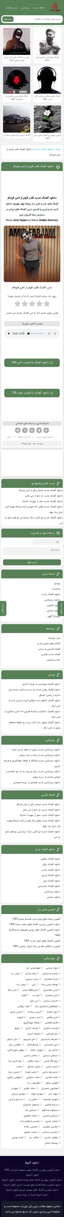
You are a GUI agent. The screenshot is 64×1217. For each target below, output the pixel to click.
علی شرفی (12, 1039)
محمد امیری (51, 1121)
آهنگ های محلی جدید (48, 643)
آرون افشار (52, 1012)
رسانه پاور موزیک (22, 204)
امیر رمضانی (51, 995)
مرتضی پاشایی (50, 1115)
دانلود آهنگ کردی (51, 875)
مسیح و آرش (15, 1099)
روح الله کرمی (51, 1061)
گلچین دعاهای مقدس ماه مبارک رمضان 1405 (36, 946)
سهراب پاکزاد (36, 1050)
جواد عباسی (52, 968)
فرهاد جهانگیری (31, 1022)
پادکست (56, 589)
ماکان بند (34, 1137)
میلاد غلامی (29, 1088)
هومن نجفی (51, 1083)
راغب (19, 1066)
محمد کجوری (30, 1115)
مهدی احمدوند (50, 1099)
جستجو (8, 19)
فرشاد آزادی (32, 1028)
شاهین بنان (15, 1044)
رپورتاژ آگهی (54, 616)
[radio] (46, 304)
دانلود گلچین (53, 605)
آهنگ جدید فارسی (50, 654)
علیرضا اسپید (34, 1033)
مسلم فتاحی (51, 1104)
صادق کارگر (32, 1044)
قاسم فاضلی (51, 1022)
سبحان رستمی (50, 1055)
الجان (24, 995)
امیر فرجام (14, 198)
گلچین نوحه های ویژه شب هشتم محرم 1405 (36, 919)
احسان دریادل (51, 1001)
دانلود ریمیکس (52, 600)
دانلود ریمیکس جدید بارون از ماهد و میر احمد (36, 749)
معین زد (32, 1099)
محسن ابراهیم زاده (30, 1121)
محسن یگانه (30, 1126)
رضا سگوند (32, 1061)
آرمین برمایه (34, 1012)
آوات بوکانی (23, 1006)
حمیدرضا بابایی (50, 1072)
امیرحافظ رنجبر (30, 990)
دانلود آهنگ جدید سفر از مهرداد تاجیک (42, 501)
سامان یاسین (30, 1055)
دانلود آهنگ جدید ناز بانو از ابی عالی (44, 496)
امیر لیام (12, 990)
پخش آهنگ (11, 7)
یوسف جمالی (51, 1143)
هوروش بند (33, 1083)
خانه (58, 149)
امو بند (36, 995)
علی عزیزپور (29, 1039)
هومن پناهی (13, 1077)
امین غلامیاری (50, 990)
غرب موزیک (54, 638)
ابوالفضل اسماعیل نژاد (46, 1006)
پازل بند (15, 973)
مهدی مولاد (37, 1094)
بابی (34, 984)
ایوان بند (21, 984)
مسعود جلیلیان (31, 1104)
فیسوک (46, 430)
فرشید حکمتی (50, 1028)
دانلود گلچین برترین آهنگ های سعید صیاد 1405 (34, 924)
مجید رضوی (30, 1132)
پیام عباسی (31, 973)
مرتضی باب (30, 1110)
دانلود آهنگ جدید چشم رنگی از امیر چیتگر (41, 490)
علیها (17, 1028)
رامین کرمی (52, 1066)
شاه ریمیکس (53, 660)
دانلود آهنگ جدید (43, 149)
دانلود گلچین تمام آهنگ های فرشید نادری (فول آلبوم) (32, 1185)
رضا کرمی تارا (15, 1061)
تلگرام (17, 430)
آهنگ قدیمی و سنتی (49, 649)
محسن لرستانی (50, 1132)
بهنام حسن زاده (49, 984)
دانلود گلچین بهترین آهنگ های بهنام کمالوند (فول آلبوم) (32, 1180)
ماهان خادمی (51, 1137)
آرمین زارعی (16, 1012)
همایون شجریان (49, 1088)
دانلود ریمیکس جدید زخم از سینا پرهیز (39, 755)
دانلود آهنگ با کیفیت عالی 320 (30, 362)
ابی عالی (34, 1001)
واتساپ (25, 430)
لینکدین (32, 430)
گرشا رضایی (17, 1137)
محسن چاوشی (50, 1126)
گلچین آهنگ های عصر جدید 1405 (42, 941)
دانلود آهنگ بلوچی (50, 859)
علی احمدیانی (51, 1044)
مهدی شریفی (18, 1094)
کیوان (20, 1017)
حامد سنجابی (33, 1077)
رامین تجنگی (33, 1066)
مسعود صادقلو (50, 1110)
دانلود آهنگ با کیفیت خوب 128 (30, 393)
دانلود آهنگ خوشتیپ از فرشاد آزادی (41, 684)
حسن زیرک (13, 1072)
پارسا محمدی (51, 979)
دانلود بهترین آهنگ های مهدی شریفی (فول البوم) (32, 1190)
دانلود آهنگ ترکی (51, 864)
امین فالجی (52, 1017)
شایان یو (53, 1050)
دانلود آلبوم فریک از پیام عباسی (32, 1195)
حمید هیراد (31, 1072)
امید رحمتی (35, 1017)
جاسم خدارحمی (50, 973)
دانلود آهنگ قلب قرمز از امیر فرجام (34, 166)
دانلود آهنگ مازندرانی (49, 886)
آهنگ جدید (38, 7)
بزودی (57, 583)
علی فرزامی (52, 1033)
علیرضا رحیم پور (49, 1039)
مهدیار (14, 1088)
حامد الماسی (51, 1077)
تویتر (39, 430)
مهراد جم (53, 1094)
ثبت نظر (32, 562)
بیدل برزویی (32, 979)
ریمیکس (25, 7)
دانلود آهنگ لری (51, 881)
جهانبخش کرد (33, 968)
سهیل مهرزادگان (15, 1050)
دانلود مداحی (53, 610)
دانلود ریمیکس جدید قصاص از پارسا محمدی (36, 782)
